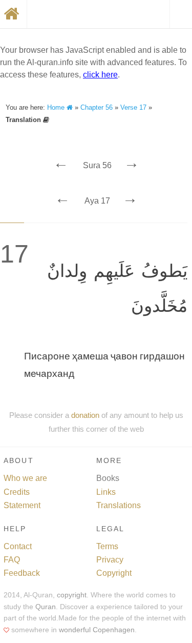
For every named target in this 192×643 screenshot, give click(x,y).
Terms (107, 546)
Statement (22, 505)
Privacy (109, 559)
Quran (45, 607)
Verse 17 (133, 107)
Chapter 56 (96, 107)
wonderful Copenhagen (97, 630)
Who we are (25, 478)
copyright (72, 595)
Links (106, 492)
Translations (118, 505)
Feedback (22, 573)
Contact (18, 546)
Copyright (114, 573)
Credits (17, 492)
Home (57, 107)
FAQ (12, 559)
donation (85, 415)
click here (100, 74)
